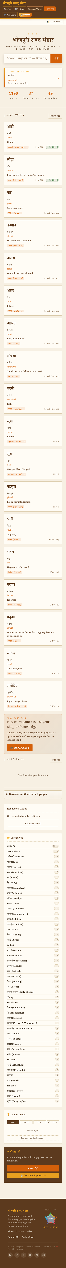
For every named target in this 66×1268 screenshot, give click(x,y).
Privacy (20, 1231)
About (11, 1231)
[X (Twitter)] (23, 1255)
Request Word (34, 8)
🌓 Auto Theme (54, 22)
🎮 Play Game (10, 14)
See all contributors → (33, 1138)
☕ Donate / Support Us (33, 1175)
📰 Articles (19, 8)
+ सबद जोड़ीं (50, 8)
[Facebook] (10, 1255)
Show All (55, 115)
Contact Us (13, 1236)
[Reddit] (36, 1255)
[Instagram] (17, 1255)
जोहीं (56, 58)
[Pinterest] (43, 1255)
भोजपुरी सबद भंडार (14, 3)
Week (13, 1122)
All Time (52, 1122)
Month (26, 1122)
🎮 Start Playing (19, 747)
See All (56, 759)
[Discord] (30, 1255)
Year (39, 1122)
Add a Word (27, 1236)
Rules (29, 1231)
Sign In (7, 8)
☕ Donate (25, 14)
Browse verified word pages (28, 795)
